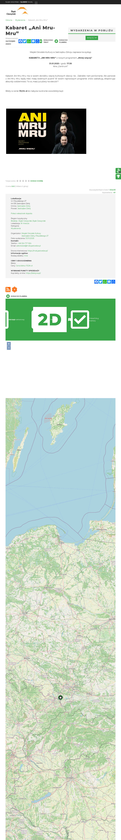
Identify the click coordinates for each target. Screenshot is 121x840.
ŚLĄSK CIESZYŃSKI (12, 2)
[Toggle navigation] (36, 2)
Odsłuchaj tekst (48, 41)
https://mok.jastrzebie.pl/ (38, 251)
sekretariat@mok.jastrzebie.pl (28, 246)
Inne (26, 256)
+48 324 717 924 (24, 243)
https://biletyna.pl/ (33, 273)
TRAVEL (26, 2)
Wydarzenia (16, 228)
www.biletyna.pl (55, 91)
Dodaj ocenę (36, 181)
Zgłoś (112, 190)
